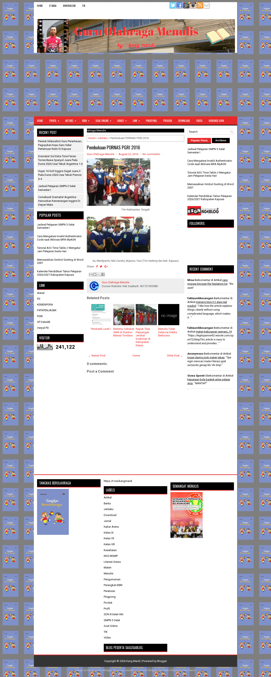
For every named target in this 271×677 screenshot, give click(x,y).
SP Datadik (43, 321)
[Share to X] (99, 274)
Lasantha (130, 670)
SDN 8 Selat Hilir (113, 614)
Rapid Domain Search (183, 670)
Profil (54, 120)
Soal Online (103, 120)
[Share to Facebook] (103, 274)
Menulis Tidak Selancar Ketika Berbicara (167, 332)
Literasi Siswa (112, 561)
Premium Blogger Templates (153, 670)
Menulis (108, 573)
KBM (86, 120)
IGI (38, 298)
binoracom (69, 5)
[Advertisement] (135, 84)
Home (40, 5)
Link (136, 120)
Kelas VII (109, 538)
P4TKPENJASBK (47, 310)
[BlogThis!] (95, 274)
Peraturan (109, 591)
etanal (53, 5)
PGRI (40, 316)
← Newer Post (96, 355)
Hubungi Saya (216, 120)
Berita (107, 503)
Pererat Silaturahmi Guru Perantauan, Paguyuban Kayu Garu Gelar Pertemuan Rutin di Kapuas (60, 145)
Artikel (70, 120)
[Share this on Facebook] (97, 266)
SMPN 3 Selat (112, 620)
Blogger (162, 661)
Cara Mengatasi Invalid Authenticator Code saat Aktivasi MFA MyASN (59, 238)
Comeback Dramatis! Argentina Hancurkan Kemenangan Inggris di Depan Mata (59, 200)
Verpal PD (43, 327)
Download (184, 120)
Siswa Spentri (196, 375)
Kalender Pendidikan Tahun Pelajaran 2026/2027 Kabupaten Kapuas (59, 273)
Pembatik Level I (101, 328)
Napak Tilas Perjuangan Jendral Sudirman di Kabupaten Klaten (143, 337)
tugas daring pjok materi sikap (206, 357)
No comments (151, 154)
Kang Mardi (133, 661)
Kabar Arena (111, 526)
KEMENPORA (45, 304)
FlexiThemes (94, 670)
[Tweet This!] (101, 266)
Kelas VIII (109, 544)
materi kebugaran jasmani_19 (214, 331)
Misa (190, 280)
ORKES (122, 120)
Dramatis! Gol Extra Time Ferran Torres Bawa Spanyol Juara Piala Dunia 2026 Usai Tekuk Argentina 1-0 (60, 160)
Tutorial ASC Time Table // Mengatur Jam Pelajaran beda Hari (58, 249)
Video (199, 120)
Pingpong (151, 120)
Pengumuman (112, 579)
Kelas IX (108, 532)
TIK (83, 5)
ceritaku (103, 138)
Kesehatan (110, 550)
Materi (107, 567)
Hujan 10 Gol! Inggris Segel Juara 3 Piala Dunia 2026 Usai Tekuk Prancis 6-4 (60, 174)
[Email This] (91, 274)
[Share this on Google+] (106, 266)
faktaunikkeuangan (200, 298)
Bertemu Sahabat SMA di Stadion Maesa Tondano (123, 332)
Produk (167, 120)
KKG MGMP (111, 555)
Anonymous (195, 353)
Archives (220, 140)
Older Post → (175, 355)
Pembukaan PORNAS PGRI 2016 (113, 147)
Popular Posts (199, 140)
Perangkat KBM (113, 585)
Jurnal (107, 521)
